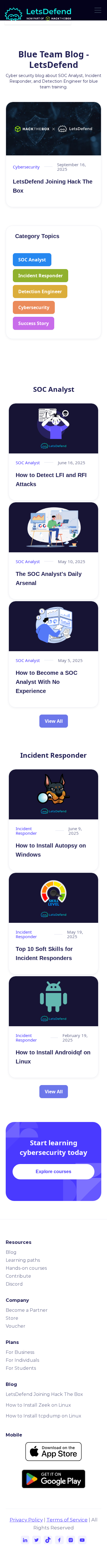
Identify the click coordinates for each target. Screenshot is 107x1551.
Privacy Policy (26, 1520)
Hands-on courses (26, 1268)
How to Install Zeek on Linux (38, 1405)
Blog (11, 1252)
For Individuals (22, 1360)
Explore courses (53, 1171)
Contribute (18, 1276)
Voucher (15, 1326)
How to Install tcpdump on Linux (43, 1416)
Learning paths (23, 1260)
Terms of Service (67, 1520)
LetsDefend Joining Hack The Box (44, 1394)
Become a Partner (27, 1310)
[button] (96, 10)
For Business (20, 1352)
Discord (14, 1284)
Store (12, 1318)
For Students (21, 1368)
